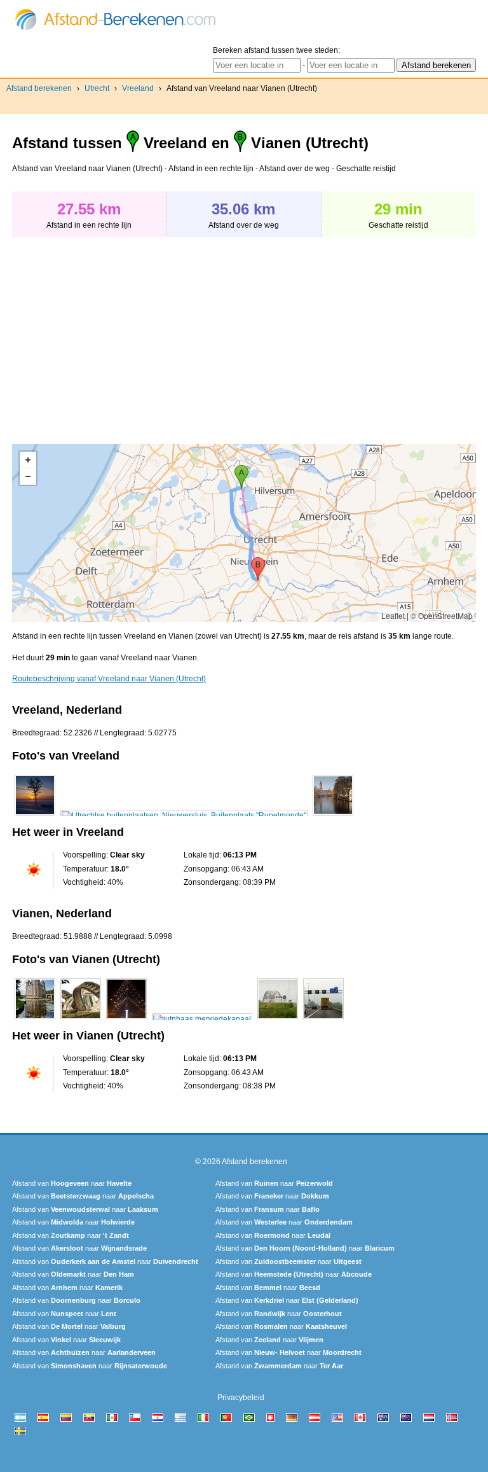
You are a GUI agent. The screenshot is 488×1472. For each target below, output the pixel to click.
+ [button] (28, 460)
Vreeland (138, 88)
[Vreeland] (35, 815)
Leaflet (393, 615)
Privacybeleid (240, 1397)
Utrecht (97, 88)
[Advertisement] (119, 334)
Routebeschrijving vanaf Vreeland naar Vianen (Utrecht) (109, 678)
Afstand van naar (72, 1183)
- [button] (28, 476)
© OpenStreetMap (441, 615)
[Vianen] (35, 1019)
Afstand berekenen (39, 88)
